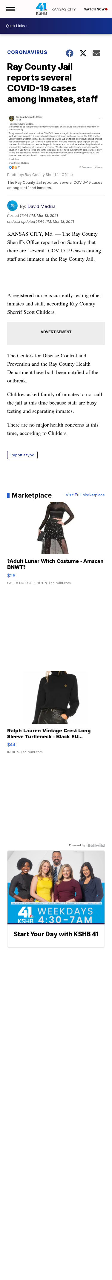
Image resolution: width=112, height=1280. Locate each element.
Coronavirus (27, 52)
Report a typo (22, 455)
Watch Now (94, 9)
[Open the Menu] (10, 8)
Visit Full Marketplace (85, 495)
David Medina (41, 206)
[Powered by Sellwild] (96, 845)
